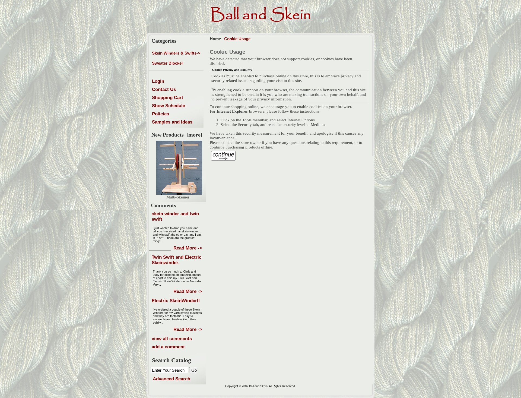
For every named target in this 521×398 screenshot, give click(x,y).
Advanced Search (171, 378)
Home (215, 38)
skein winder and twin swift (175, 216)
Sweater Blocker (167, 63)
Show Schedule (168, 105)
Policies (160, 113)
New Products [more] (176, 135)
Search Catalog (171, 360)
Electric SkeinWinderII (176, 300)
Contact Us (164, 89)
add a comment (168, 346)
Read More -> (187, 248)
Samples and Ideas (172, 122)
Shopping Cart (167, 97)
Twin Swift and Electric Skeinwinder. (176, 260)
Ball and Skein (258, 386)
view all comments (172, 338)
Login (158, 81)
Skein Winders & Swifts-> (176, 53)
